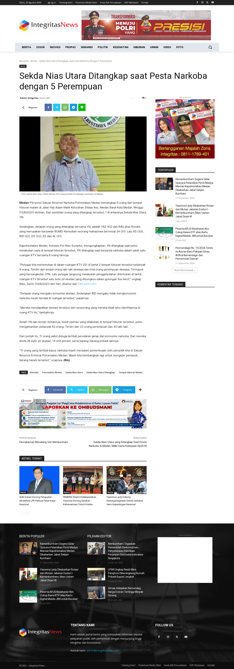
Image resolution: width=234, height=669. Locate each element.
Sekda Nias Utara (74, 372)
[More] (140, 389)
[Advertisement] (185, 560)
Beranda (23, 61)
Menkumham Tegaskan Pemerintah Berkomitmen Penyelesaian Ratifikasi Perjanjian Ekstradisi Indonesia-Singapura (126, 550)
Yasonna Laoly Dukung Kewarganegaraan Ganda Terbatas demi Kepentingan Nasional (125, 501)
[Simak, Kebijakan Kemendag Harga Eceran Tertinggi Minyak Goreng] (96, 593)
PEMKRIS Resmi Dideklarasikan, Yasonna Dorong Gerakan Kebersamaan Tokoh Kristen (80, 501)
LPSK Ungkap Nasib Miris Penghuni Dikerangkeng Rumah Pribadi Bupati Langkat (126, 573)
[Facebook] (197, 3)
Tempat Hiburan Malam (130, 372)
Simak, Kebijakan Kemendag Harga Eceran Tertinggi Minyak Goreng (125, 592)
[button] (210, 47)
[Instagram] (202, 3)
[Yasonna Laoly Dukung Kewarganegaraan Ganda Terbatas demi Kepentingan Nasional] (127, 480)
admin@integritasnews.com (102, 650)
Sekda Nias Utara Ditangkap (100, 372)
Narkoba (34, 372)
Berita (34, 61)
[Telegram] (73, 107)
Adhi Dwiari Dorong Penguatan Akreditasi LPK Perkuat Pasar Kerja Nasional (37, 501)
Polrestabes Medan (52, 372)
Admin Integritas (29, 98)
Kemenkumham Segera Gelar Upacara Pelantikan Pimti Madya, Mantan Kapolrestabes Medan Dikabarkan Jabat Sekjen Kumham (195, 186)
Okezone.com (87, 284)
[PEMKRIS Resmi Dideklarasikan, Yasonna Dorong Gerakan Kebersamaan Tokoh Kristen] (83, 480)
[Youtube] (212, 3)
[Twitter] (207, 3)
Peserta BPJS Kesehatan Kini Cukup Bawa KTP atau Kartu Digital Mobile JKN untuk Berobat (194, 232)
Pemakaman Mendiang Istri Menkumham (43, 442)
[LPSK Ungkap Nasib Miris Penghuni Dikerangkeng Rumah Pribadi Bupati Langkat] (96, 574)
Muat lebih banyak (183, 270)
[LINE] (82, 107)
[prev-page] (21, 512)
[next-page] (27, 512)
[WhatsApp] (65, 107)
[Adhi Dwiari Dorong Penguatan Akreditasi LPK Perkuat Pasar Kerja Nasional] (39, 480)
